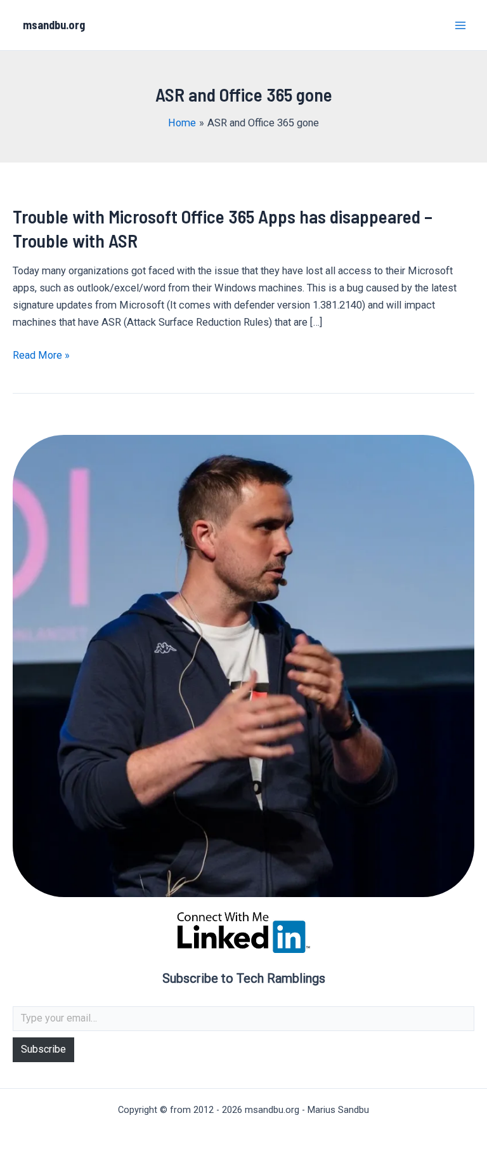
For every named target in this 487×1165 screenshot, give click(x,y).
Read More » (41, 356)
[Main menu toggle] (460, 25)
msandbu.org (54, 25)
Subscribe (43, 1049)
